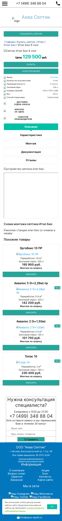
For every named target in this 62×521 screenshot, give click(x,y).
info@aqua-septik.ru (31, 517)
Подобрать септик (31, 34)
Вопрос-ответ (17, 473)
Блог (45, 473)
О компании (16, 470)
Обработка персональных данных (31, 461)
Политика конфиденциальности (31, 459)
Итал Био (54, 77)
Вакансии (17, 479)
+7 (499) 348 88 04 (38, 3)
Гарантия (16, 476)
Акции (45, 470)
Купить (31, 64)
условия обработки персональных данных (24, 509)
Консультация (31, 71)
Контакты (45, 476)
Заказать (31, 274)
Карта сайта (45, 479)
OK (52, 506)
